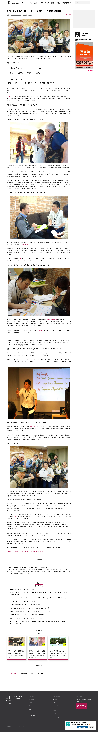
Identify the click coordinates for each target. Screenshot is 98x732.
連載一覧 (55, 699)
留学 (8, 14)
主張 (19, 259)
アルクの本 (55, 706)
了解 (15, 516)
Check (30, 426)
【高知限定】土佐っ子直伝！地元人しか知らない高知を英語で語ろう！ (28, 615)
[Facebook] (7, 703)
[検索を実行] (88, 2)
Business (47, 319)
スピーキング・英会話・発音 (16, 14)
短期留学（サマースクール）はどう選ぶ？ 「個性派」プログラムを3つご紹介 (30, 611)
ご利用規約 (8, 726)
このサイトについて (57, 714)
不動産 (39, 569)
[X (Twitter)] (13, 703)
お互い (32, 248)
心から (8, 496)
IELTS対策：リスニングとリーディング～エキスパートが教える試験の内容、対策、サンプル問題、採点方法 (38, 598)
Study (26, 244)
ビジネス (31, 706)
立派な (31, 355)
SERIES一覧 (38, 665)
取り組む (41, 330)
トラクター (14, 90)
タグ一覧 (9, 673)
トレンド (31, 712)
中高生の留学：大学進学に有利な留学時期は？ (22, 589)
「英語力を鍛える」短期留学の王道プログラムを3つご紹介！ (26, 604)
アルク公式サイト (57, 717)
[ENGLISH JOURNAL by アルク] (13, 2)
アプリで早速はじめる (82, 727)
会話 (43, 56)
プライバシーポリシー (20, 726)
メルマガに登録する (80, 705)
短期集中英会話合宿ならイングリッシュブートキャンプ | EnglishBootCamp (26, 552)
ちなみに (9, 96)
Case (23, 244)
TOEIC (30, 702)
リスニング (25, 14)
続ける (64, 168)
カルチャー (32, 709)
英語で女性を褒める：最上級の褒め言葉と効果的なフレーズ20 (26, 618)
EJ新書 (54, 702)
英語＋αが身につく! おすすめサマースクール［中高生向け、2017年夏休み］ (29, 608)
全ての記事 (32, 715)
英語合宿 (30, 14)
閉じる (91, 727)
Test (34, 426)
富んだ (61, 533)
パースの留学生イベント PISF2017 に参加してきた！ (23, 601)
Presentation (53, 319)
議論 (21, 345)
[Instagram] (10, 703)
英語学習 (31, 699)
